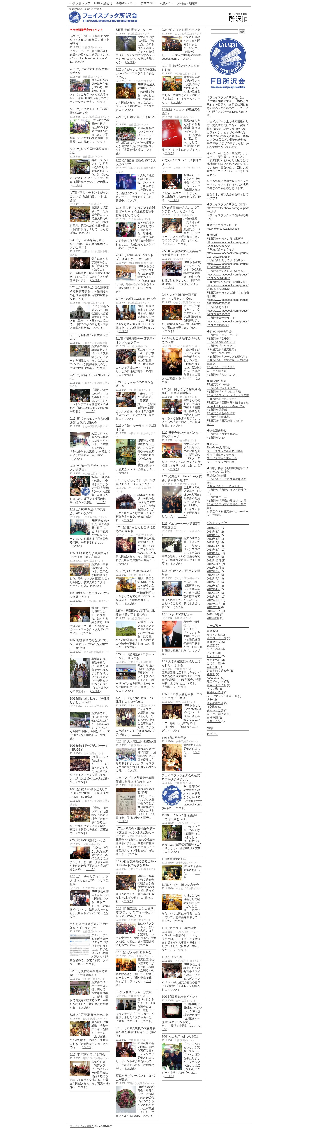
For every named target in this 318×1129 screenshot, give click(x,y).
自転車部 (102, 342)
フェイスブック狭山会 (220, 462)
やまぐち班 (179, 302)
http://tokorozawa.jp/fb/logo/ (223, 228)
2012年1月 (213, 600)
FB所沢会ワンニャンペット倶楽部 (228, 395)
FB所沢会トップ (79, 3)
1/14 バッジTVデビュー (177, 614)
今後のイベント (126, 3)
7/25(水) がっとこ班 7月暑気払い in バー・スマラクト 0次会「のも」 (136, 73)
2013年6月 (213, 538)
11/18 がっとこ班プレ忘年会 (180, 884)
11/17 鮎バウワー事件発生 (179, 928)
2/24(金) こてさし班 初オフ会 (181, 29)
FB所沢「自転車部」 (219, 416)
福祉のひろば (215, 692)
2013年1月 (213, 556)
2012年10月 (214, 567)
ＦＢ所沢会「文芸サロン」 (223, 399)
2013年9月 (213, 528)
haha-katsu (90, 706)
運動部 (147, 662)
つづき (80, 61)
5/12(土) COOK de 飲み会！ (134, 571)
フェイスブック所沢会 (82, 1126)
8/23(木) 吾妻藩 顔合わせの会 (89, 1014)
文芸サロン (214, 721)
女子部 (177, 215)
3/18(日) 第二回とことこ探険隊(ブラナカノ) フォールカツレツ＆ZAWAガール (135, 912)
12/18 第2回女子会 (174, 737)
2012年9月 (213, 571)
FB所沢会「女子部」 (219, 338)
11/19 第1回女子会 (174, 859)
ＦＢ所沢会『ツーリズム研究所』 (227, 356)
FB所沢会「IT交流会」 (221, 345)
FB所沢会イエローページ (222, 334)
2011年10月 (214, 611)
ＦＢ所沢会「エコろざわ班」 (225, 486)
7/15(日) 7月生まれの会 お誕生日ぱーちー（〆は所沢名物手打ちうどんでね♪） (136, 211)
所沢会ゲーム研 (216, 475)
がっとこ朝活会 (216, 371)
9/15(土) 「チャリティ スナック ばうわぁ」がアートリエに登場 (89, 880)
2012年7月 (213, 578)
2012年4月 (213, 589)
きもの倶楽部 (90, 426)
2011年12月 (214, 603)
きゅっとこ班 (215, 710)
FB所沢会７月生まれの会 (222, 434)
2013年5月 (213, 542)
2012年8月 (213, 574)
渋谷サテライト (216, 685)
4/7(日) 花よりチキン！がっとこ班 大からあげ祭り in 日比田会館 (90, 196)
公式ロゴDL (148, 3)
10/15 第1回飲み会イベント (180, 996)
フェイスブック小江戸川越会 (225, 451)
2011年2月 (213, 618)
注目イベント (95, 47)
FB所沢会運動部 (217, 409)
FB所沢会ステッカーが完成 (134, 992)
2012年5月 (213, 585)
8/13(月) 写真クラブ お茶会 (87, 1054)
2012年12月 (214, 560)
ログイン (212, 734)
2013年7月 (213, 535)
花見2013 (166, 3)
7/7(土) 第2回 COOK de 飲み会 (136, 298)
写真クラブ (89, 1058)
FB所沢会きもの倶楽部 (221, 413)
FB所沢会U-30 (216, 437)
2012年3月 (213, 592)
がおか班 (133, 956)
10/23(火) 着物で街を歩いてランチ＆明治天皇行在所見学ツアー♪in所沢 (89, 644)
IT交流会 (87, 517)
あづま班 (87, 1018)
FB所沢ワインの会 (218, 384)
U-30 (85, 844)
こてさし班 (89, 116)
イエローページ (181, 168)
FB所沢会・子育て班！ (221, 367)
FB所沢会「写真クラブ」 (222, 388)
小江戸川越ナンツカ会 (220, 454)
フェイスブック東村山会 (222, 458)
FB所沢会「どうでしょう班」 (225, 391)
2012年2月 (213, 596)
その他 (86, 302)
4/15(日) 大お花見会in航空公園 (136, 741)
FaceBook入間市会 (218, 447)
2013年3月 (213, 549)
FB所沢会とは (103, 3)
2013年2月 (213, 553)
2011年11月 (213, 607)
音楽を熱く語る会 (218, 670)
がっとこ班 (87, 204)
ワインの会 (181, 960)
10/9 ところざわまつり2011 (180, 1036)
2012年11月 (214, 564)
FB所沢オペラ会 (217, 497)
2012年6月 (213, 582)
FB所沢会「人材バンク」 (222, 374)
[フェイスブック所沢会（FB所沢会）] (103, 22)
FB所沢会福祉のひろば (221, 342)
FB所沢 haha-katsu (219, 353)
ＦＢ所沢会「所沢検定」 (222, 349)
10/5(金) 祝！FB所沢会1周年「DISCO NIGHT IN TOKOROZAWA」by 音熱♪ (89, 793)
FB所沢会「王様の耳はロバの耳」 (228, 500)
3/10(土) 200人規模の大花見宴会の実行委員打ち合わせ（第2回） (136, 1032)
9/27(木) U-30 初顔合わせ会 (88, 840)
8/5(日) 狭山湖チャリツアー (134, 29)
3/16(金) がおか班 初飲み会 (133, 952)
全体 (85, 47)
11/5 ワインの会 (172, 956)
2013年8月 (213, 531)
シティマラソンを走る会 (222, 696)
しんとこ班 (135, 535)
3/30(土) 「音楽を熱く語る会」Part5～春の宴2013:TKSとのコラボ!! (89, 243)
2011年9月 (213, 614)
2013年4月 (213, 546)
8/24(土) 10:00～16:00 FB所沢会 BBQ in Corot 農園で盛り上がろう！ (89, 39)
